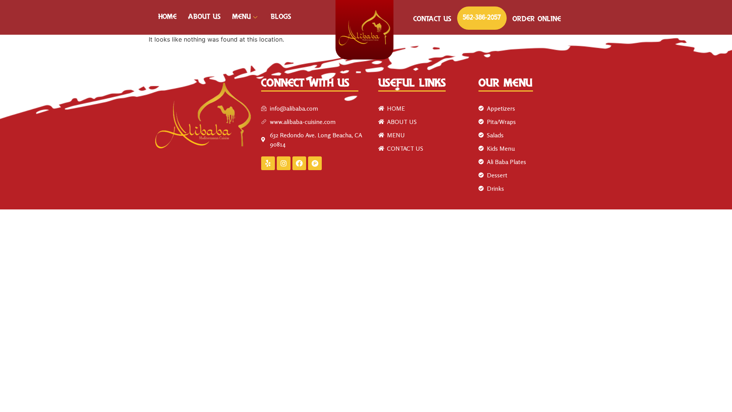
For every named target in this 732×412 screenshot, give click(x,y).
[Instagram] (284, 163)
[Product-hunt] (315, 163)
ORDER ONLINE (536, 19)
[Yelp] (268, 163)
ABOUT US (204, 17)
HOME (167, 17)
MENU (241, 17)
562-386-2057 (482, 18)
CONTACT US (432, 19)
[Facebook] (299, 163)
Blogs (281, 17)
